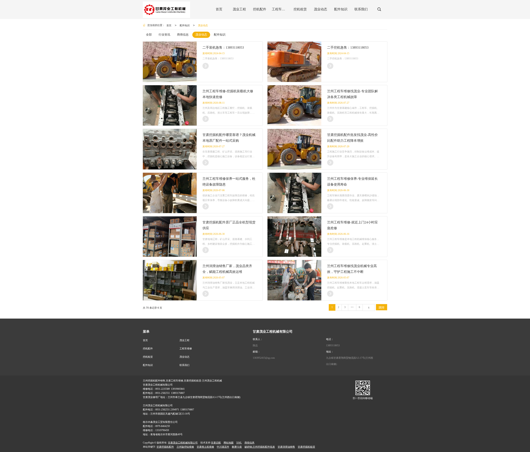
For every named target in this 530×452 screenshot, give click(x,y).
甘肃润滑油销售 (286, 446)
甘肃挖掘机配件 (165, 446)
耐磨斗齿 (237, 446)
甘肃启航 (216, 442)
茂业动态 (203, 25)
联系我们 (184, 365)
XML (239, 442)
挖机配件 (148, 348)
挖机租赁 (148, 356)
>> (352, 307)
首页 (168, 25)
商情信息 (249, 442)
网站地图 (229, 442)
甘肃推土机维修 (205, 446)
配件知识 (185, 25)
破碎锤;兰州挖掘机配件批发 (260, 446)
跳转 (381, 307)
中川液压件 (223, 446)
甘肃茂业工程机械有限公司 (183, 442)
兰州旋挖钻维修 (185, 446)
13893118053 (333, 345)
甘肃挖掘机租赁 (306, 446)
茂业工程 (184, 340)
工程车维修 (185, 348)
